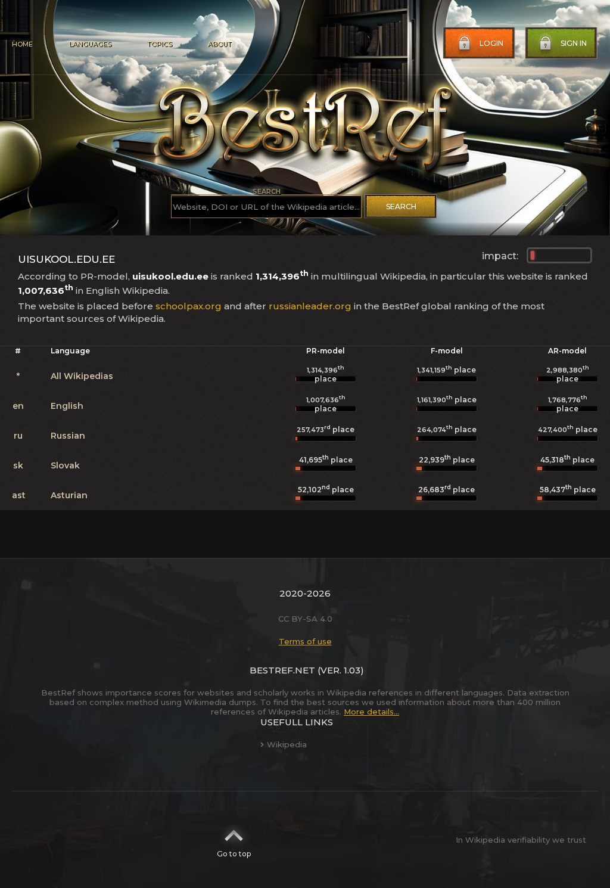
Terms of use (305, 641)
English (67, 405)
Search (401, 206)
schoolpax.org (188, 306)
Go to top (234, 853)
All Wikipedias (82, 376)
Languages (90, 44)
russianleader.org (310, 306)
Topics (159, 44)
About (219, 44)
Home (22, 44)
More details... (371, 711)
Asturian (69, 495)
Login (491, 43)
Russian (68, 435)
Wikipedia (287, 744)
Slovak (65, 465)
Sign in (574, 43)
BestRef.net (282, 670)
